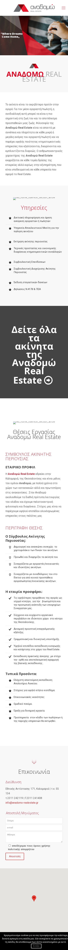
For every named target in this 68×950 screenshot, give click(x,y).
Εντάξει (36, 946)
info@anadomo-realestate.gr (21, 802)
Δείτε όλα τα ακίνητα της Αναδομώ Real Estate (34, 354)
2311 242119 (15, 798)
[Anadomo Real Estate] (34, 8)
